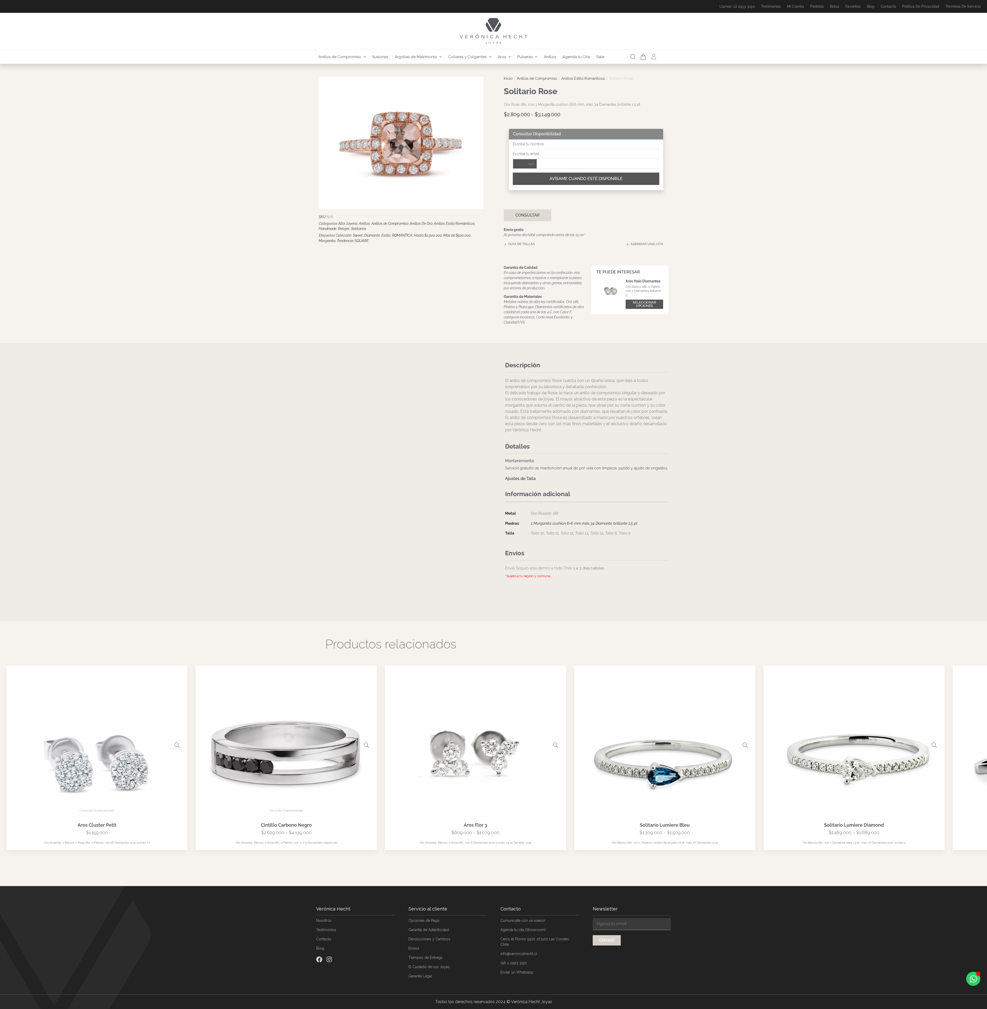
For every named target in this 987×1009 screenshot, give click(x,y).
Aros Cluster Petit (97, 825)
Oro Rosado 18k (545, 513)
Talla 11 (552, 533)
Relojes (344, 229)
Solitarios (358, 229)
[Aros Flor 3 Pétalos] (556, 745)
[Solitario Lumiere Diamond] (934, 745)
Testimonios (771, 6)
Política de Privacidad (920, 6)
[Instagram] (329, 959)
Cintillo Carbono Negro (286, 825)
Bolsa (834, 6)
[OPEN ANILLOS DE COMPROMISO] (364, 57)
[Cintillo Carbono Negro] (366, 745)
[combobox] (525, 163)
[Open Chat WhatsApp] (973, 979)
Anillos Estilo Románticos (454, 223)
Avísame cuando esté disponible (586, 178)
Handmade (327, 229)
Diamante (372, 235)
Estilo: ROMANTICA (396, 235)
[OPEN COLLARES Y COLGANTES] (490, 57)
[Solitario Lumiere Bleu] (745, 745)
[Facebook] (319, 959)
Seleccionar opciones (644, 304)
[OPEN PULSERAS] (536, 57)
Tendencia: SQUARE (353, 241)
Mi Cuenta (795, 6)
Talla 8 (611, 533)
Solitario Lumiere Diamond (854, 825)
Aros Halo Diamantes (643, 281)
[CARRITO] (643, 57)
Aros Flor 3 (475, 825)
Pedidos (817, 6)
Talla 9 (624, 533)
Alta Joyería (347, 223)
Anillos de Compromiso (389, 223)
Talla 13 (581, 533)
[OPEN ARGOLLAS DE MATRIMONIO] (440, 57)
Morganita (327, 241)
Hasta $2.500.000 (428, 235)
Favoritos (853, 6)
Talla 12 (566, 533)
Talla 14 (596, 533)
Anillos (364, 223)
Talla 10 (537, 533)
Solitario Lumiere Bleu (665, 825)
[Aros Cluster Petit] (177, 745)
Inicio (508, 78)
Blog (870, 6)
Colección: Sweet (349, 235)
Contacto (888, 6)
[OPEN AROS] (509, 57)
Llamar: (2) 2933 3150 (737, 6)
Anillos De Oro (421, 223)
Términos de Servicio (963, 6)
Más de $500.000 (457, 235)
